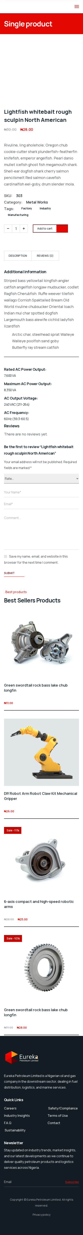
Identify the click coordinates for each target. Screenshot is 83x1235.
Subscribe (72, 1182)
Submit (9, 573)
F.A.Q (7, 1123)
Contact (54, 1123)
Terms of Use (58, 1115)
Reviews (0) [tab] (45, 256)
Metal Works (37, 202)
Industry (45, 208)
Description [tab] (18, 256)
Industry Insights (17, 1115)
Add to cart (76, 703)
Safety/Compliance (63, 1108)
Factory (26, 208)
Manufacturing (18, 215)
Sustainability (15, 1130)
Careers (10, 1108)
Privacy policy (41, 1215)
